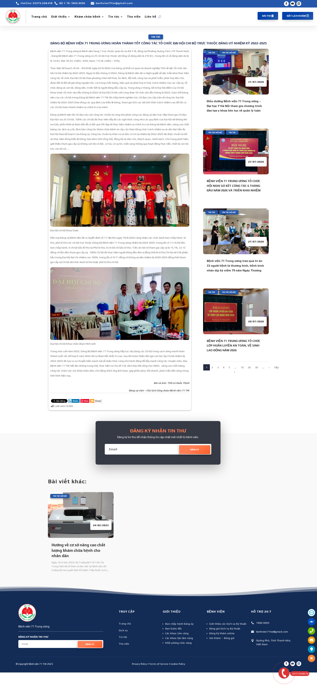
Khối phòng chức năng (178, 643)
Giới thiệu (59, 16)
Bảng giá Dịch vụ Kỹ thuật (224, 628)
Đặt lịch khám (296, 15)
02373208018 (300, 673)
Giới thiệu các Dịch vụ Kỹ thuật (227, 623)
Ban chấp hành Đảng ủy (179, 623)
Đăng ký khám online (222, 633)
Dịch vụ (123, 630)
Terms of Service (158, 664)
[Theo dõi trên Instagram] (298, 3)
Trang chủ (39, 16)
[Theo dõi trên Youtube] (292, 3)
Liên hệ (150, 16)
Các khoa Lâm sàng (177, 633)
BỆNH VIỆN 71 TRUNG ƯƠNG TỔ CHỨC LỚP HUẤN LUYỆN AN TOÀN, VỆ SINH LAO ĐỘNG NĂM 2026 (233, 345)
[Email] (96, 401)
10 (242, 367)
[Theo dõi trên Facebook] (286, 3)
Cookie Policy (178, 664)
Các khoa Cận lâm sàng (179, 638)
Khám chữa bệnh (87, 16)
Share (75, 401)
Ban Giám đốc (173, 628)
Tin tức (113, 16)
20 (249, 367)
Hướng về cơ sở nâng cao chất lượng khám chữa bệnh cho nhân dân (78, 550)
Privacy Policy (139, 664)
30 (256, 367)
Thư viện (134, 16)
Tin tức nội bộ (229, 53)
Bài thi (266, 15)
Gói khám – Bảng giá (221, 638)
